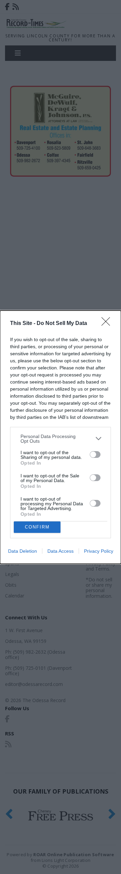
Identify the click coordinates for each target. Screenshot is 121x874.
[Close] (108, 323)
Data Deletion (22, 551)
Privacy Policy (98, 551)
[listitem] (60, 438)
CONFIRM (37, 527)
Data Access (60, 551)
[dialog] (60, 437)
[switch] (95, 454)
